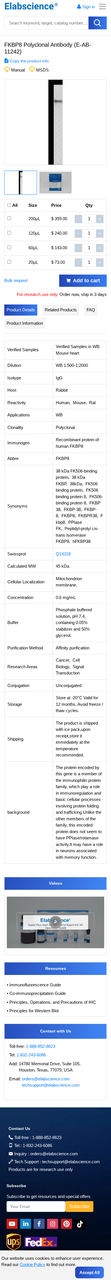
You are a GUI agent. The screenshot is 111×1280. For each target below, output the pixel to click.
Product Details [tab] (21, 309)
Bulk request (16, 280)
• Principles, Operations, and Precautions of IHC (51, 1002)
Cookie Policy (32, 1264)
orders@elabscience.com (46, 1078)
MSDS (42, 70)
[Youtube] (13, 1224)
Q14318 (63, 553)
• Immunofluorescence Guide (34, 984)
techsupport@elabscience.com (51, 1085)
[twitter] (81, 1224)
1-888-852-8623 (40, 1046)
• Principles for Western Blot (33, 1010)
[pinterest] (67, 1224)
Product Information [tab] (25, 323)
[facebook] (40, 1224)
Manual (18, 70)
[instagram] (54, 1224)
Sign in (88, 6)
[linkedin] (27, 1224)
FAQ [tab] (91, 309)
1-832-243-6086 (31, 1054)
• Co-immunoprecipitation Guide (36, 993)
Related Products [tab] (61, 309)
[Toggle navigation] (101, 6)
